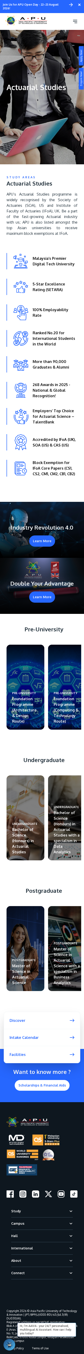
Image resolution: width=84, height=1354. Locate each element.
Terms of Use (40, 1348)
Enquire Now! (81, 78)
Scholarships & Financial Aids (42, 1085)
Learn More (42, 541)
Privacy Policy (15, 1348)
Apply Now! (81, 56)
